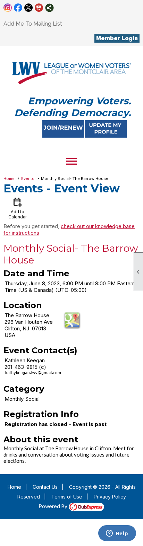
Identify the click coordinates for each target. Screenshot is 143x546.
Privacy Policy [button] (110, 497)
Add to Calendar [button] (17, 207)
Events (27, 178)
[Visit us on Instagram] (7, 7)
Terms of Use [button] (66, 497)
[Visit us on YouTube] (39, 7)
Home (9, 178)
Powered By (54, 506)
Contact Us (45, 487)
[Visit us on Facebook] (18, 7)
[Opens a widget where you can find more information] (117, 534)
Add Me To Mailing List (32, 23)
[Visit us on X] (28, 7)
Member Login (117, 38)
